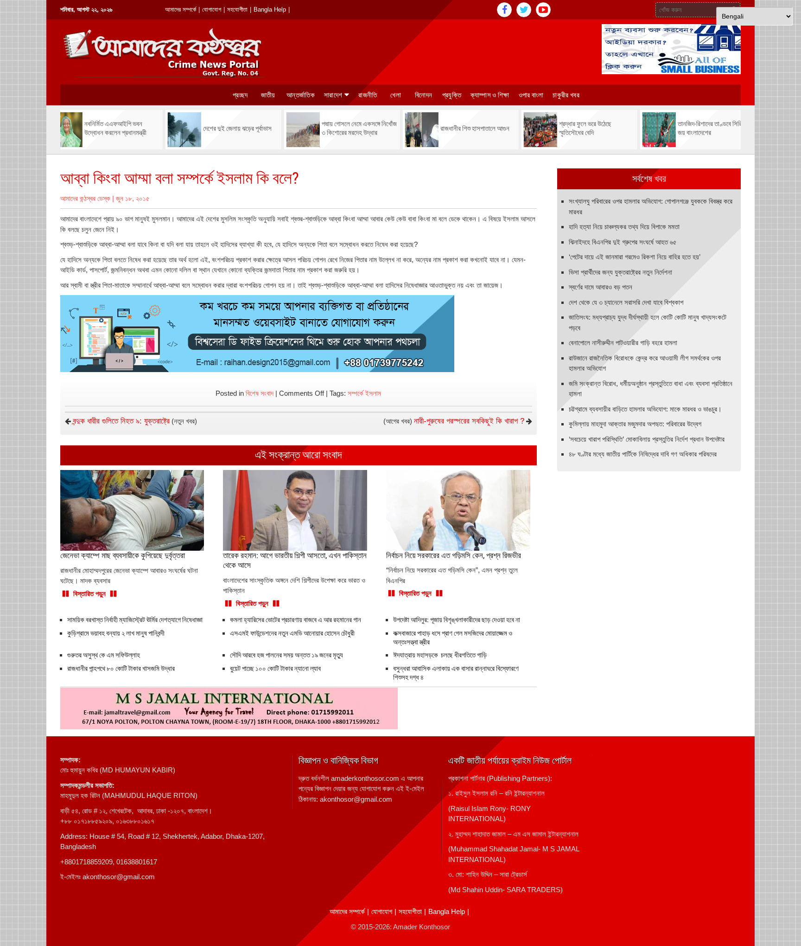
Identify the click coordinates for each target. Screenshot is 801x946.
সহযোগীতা (237, 9)
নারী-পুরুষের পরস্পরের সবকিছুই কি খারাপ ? (469, 421)
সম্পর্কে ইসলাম (364, 393)
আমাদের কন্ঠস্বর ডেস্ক (85, 198)
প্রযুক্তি (451, 95)
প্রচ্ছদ (240, 95)
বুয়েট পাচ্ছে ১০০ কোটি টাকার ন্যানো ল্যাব (277, 668)
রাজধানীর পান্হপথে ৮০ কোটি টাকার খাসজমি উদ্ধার (121, 668)
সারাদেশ (333, 95)
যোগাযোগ (211, 9)
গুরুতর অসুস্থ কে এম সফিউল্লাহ (103, 655)
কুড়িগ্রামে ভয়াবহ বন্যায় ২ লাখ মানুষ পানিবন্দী (116, 633)
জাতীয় (268, 95)
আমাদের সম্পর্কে (180, 9)
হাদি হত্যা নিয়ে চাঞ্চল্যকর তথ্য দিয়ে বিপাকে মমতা (624, 227)
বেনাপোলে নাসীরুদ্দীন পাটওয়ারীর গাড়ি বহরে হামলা (623, 343)
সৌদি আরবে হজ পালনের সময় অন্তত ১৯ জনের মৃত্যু (286, 655)
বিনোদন (423, 95)
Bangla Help (270, 9)
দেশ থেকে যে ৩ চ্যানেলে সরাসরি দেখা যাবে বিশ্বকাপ (626, 302)
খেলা (395, 95)
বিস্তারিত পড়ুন (89, 594)
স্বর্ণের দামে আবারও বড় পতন (600, 287)
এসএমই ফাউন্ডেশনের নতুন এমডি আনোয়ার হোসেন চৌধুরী (292, 633)
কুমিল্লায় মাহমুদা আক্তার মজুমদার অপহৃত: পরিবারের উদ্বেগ (635, 424)
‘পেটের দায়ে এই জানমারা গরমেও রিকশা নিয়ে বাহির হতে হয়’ (634, 257)
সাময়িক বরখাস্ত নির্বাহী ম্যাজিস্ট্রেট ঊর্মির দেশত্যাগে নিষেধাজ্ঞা (135, 620)
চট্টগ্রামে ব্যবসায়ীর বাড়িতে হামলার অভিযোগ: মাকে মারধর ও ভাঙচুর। (645, 409)
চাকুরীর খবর (566, 95)
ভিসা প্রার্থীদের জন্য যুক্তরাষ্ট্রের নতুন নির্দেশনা (620, 272)
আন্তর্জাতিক (300, 95)
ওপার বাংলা (531, 95)
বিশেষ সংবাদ (259, 393)
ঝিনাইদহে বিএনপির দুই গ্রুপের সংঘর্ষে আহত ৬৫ (623, 242)
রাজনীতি (367, 95)
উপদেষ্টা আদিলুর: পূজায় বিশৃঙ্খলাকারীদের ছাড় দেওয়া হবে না (456, 620)
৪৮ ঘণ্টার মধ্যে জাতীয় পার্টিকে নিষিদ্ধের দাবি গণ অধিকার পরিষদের (643, 454)
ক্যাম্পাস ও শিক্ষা (489, 95)
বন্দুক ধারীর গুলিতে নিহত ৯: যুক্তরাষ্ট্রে (121, 421)
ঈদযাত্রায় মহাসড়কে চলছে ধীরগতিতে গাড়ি (440, 655)
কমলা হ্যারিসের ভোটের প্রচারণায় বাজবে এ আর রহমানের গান (295, 620)
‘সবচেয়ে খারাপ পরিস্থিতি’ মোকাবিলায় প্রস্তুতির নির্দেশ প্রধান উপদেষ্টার (647, 439)
